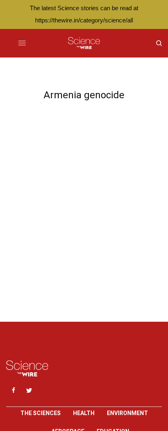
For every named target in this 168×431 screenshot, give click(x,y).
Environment (127, 413)
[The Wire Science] (83, 43)
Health (84, 413)
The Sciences (40, 413)
